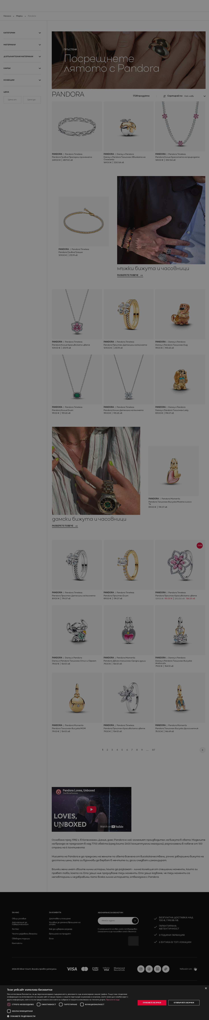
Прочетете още (113, 999)
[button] (21, 1016)
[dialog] (104, 1002)
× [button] (206, 988)
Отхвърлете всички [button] (184, 1002)
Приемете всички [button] (152, 1002)
